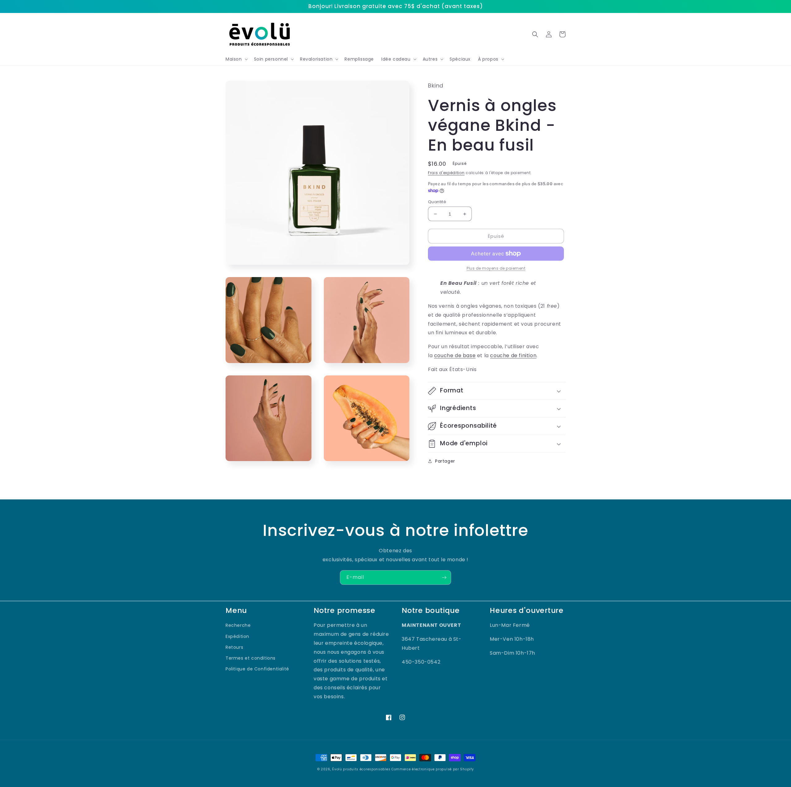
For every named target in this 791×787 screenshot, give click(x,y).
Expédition (237, 636)
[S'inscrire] (444, 577)
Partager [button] (445, 461)
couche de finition (513, 355)
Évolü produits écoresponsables (361, 769)
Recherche (238, 625)
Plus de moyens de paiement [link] (496, 268)
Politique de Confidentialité (257, 669)
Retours (234, 647)
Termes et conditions (251, 658)
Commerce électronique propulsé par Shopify (432, 769)
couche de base (455, 355)
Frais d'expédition (446, 172)
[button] (236, 59)
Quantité (437, 202)
